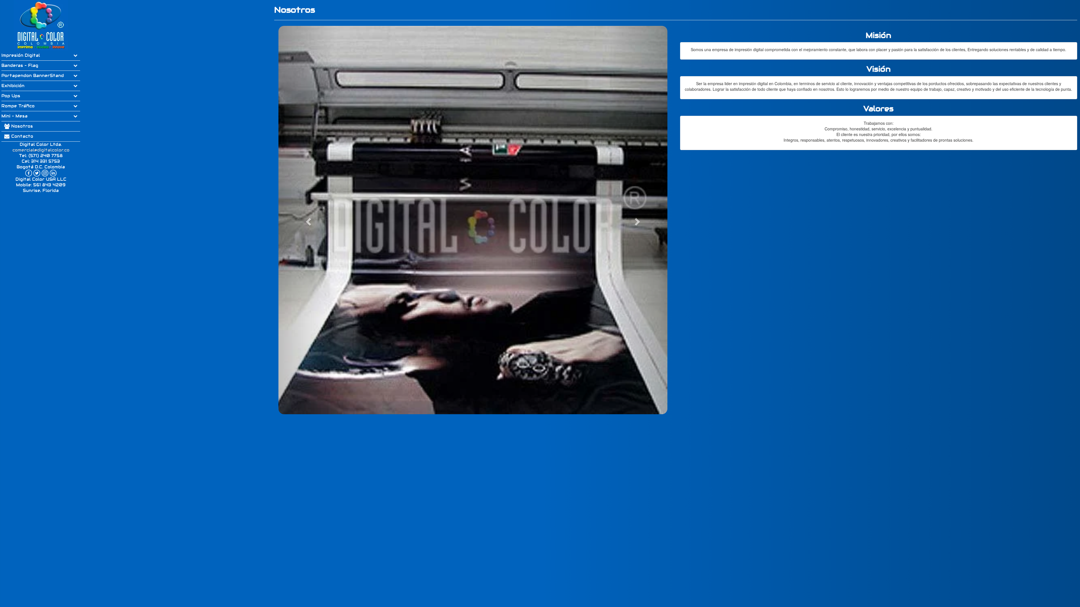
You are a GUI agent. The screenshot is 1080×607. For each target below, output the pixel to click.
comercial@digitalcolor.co (40, 150)
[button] (307, 220)
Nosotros (22, 126)
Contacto (21, 136)
